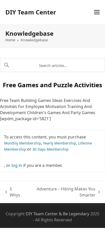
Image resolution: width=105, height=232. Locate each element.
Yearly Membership (59, 143)
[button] (97, 12)
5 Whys (13, 192)
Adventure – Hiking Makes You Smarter (61, 192)
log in (16, 165)
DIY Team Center (30, 12)
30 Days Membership (50, 149)
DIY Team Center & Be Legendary (57, 214)
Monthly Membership (22, 143)
